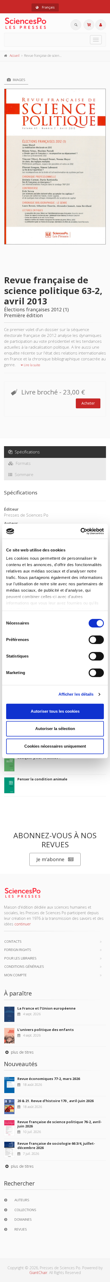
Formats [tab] (23, 463)
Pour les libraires (20, 958)
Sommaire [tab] (23, 474)
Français (47, 7)
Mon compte (15, 975)
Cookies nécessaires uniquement (55, 746)
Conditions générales (24, 966)
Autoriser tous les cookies (55, 711)
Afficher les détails (76, 694)
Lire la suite (31, 365)
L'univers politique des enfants (45, 1029)
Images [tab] (18, 79)
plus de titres (22, 1052)
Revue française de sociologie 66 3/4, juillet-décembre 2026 (56, 1145)
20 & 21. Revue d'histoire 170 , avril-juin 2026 (55, 1100)
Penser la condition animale (42, 779)
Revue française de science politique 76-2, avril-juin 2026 (59, 1123)
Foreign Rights (17, 949)
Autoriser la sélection (55, 728)
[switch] (96, 639)
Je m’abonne (50, 859)
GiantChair (38, 1272)
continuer (22, 923)
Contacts (13, 941)
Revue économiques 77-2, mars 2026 (48, 1078)
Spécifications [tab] (27, 451)
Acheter (88, 403)
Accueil (14, 55)
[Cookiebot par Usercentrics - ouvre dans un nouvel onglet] (80, 531)
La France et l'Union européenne (46, 1008)
